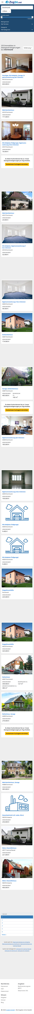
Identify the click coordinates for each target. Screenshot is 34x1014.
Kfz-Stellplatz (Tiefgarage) (10, 524)
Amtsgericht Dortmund (11, 951)
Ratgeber (3, 997)
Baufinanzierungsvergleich (24, 987)
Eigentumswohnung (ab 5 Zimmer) (13, 438)
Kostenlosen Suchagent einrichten (17, 164)
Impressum (4, 986)
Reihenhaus (6, 677)
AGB (2, 989)
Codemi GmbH (10, 1010)
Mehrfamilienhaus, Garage (10, 782)
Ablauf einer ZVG (23, 990)
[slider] (1, 17)
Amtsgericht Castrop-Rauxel (23, 949)
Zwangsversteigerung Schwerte (21, 942)
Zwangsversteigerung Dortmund (11, 944)
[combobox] (17, 7)
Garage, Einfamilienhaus (10, 389)
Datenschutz (5, 991)
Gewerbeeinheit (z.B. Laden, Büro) (13, 815)
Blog (2, 1002)
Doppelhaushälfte (8, 590)
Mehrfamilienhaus (8, 110)
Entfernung (27, 48)
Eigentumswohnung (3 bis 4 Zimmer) (13, 492)
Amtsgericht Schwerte (23, 951)
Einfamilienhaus (7, 335)
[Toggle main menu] (2, 2)
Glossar (3, 1000)
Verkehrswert (5, 15)
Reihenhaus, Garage (8, 714)
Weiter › (4, 935)
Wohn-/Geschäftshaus (9, 848)
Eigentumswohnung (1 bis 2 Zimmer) (13, 302)
